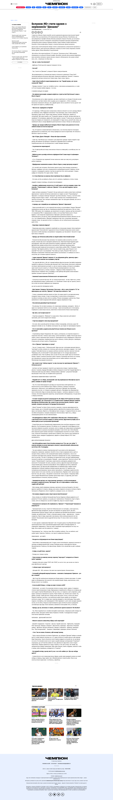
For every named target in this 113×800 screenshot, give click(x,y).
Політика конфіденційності (64, 763)
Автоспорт (74, 7)
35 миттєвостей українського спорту (55, 739)
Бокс (44, 7)
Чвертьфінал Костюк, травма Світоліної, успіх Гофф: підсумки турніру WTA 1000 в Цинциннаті (56, 721)
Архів (95, 7)
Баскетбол (61, 7)
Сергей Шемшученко (37, 29)
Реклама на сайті (46, 763)
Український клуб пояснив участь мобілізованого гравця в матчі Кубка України (20, 37)
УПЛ (33, 7)
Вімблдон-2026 (20, 7)
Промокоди (56, 765)
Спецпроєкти (88, 7)
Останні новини (16, 24)
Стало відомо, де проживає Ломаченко (19, 47)
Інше (81, 7)
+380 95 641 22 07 (58, 776)
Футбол (39, 7)
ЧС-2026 (28, 7)
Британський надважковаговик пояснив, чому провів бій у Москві (19, 42)
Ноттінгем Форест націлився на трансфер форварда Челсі (20, 52)
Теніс (49, 7)
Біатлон (55, 7)
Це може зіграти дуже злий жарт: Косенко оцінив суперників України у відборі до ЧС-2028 (73, 741)
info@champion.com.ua (60, 771)
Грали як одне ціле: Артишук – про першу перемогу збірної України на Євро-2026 (20, 58)
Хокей (68, 7)
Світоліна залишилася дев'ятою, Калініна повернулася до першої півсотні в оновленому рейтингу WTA (38, 741)
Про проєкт (54, 763)
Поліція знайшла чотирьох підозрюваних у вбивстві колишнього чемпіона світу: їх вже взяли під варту (74, 722)
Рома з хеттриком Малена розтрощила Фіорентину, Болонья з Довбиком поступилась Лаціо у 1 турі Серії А (19, 29)
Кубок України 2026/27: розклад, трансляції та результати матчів (38, 721)
